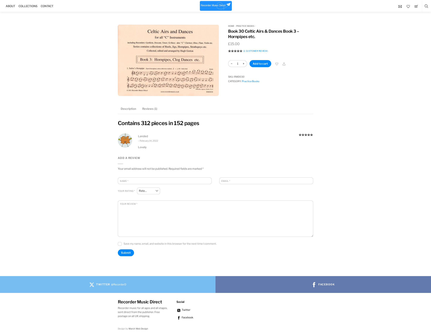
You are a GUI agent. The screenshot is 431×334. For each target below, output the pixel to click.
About (10, 6)
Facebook (187, 317)
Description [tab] (128, 108)
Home (231, 26)
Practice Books (245, 26)
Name (124, 181)
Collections (28, 6)
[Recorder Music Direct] (216, 5)
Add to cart (260, 63)
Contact (47, 6)
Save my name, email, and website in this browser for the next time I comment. (170, 243)
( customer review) (255, 51)
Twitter (185, 309)
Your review (129, 204)
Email (225, 181)
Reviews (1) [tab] (149, 108)
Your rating (126, 191)
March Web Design (138, 328)
